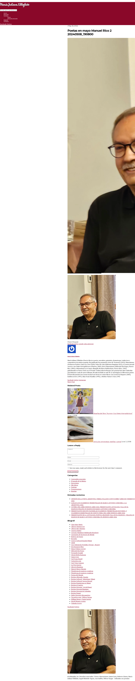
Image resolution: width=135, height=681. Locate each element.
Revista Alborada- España (79, 577)
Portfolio (6, 15)
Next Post (71, 382)
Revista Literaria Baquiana (79, 589)
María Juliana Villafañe (74, 356)
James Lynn (75, 557)
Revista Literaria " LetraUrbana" (81, 587)
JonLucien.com (76, 561)
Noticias (74, 487)
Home (5, 13)
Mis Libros (74, 485)
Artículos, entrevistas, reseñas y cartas (107, 442)
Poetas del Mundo (77, 575)
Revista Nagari (76, 593)
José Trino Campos (77, 563)
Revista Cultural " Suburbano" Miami (83, 579)
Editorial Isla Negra (77, 551)
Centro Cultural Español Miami (81, 541)
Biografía (6, 14)
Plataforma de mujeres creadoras (82, 571)
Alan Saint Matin (76, 525)
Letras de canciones (12, 18)
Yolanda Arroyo (76, 603)
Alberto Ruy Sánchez (78, 529)
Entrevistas (75, 483)
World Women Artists (78, 601)
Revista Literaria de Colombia (81, 591)
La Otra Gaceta (76, 565)
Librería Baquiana (77, 567)
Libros (9, 17)
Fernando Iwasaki (77, 553)
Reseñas (6, 20)
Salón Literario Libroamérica (80, 595)
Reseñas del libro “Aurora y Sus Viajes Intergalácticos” (113, 413)
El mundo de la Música (78, 481)
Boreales (74, 539)
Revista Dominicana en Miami (81, 583)
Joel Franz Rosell (76, 559)
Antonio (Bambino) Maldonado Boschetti (84, 533)
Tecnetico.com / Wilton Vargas (81, 597)
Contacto (6, 21)
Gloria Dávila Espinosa (78, 555)
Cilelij (73, 543)
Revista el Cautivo (77, 585)
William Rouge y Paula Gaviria (81, 599)
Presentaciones (76, 489)
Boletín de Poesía (77, 537)
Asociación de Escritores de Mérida (82, 535)
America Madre (76, 531)
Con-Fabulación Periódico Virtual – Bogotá (85, 545)
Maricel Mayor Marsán (78, 569)
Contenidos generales (78, 479)
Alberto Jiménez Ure (78, 527)
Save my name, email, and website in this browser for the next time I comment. (96, 468)
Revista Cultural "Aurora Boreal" (81, 581)
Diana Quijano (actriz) (78, 549)
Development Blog (77, 547)
